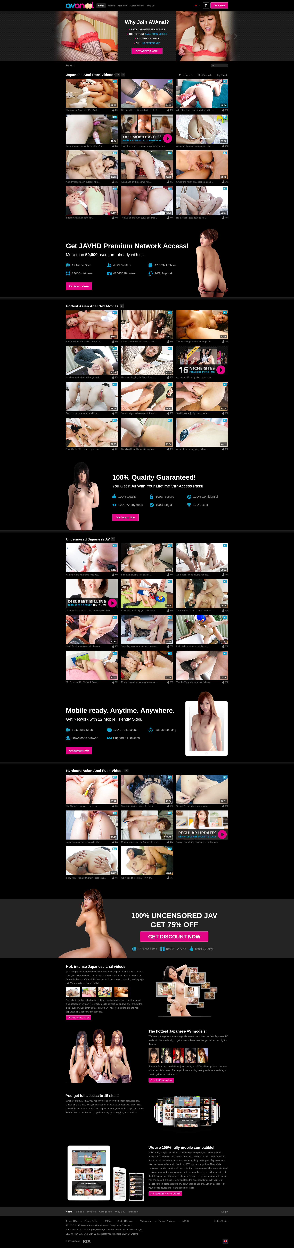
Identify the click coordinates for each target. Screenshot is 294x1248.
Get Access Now (79, 286)
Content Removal (125, 1221)
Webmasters (146, 1221)
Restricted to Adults (87, 1241)
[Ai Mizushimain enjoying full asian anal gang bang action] (105, 997)
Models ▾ (122, 5)
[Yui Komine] (190, 1062)
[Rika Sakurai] (203, 1062)
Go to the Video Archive (78, 1018)
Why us (150, 5)
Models (91, 1211)
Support (133, 1211)
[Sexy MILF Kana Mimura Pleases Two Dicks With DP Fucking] (73, 997)
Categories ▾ (137, 5)
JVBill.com (71, 1229)
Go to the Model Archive (161, 1080)
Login (224, 1211)
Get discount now (174, 936)
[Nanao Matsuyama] (154, 1062)
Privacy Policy (91, 1221)
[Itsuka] (178, 1062)
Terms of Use (72, 1221)
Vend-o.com (82, 1229)
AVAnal (69, 65)
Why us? (120, 1211)
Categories (105, 1211)
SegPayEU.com (96, 1229)
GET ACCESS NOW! (147, 51)
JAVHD (185, 1221)
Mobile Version (221, 1221)
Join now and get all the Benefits (165, 1194)
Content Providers (167, 1221)
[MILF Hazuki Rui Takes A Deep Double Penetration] (89, 997)
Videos (111, 5)
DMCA (107, 1221)
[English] (197, 5)
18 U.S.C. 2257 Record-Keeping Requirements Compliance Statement (98, 1225)
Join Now (219, 5)
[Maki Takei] (166, 1062)
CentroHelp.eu (111, 1229)
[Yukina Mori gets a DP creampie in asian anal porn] (121, 997)
